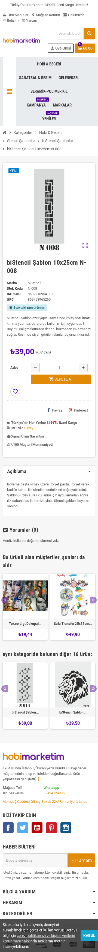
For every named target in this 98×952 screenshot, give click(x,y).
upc (10, 299)
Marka (12, 283)
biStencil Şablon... (25, 712)
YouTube (37, 827)
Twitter (22, 827)
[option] (25, 607)
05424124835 (54, 793)
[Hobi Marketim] (21, 40)
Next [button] (93, 600)
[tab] (49, 471)
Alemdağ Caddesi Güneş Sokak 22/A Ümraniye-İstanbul (45, 801)
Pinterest (81, 410)
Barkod (13, 294)
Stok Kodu (15, 288)
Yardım (29, 20)
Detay (28, 428)
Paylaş (57, 410)
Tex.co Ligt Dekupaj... (25, 624)
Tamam (83, 860)
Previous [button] (4, 600)
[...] (37, 779)
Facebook (8, 827)
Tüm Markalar (15, 15)
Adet (14, 368)
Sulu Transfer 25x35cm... (73, 624)
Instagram (65, 827)
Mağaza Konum (46, 15)
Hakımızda (75, 15)
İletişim (12, 20)
